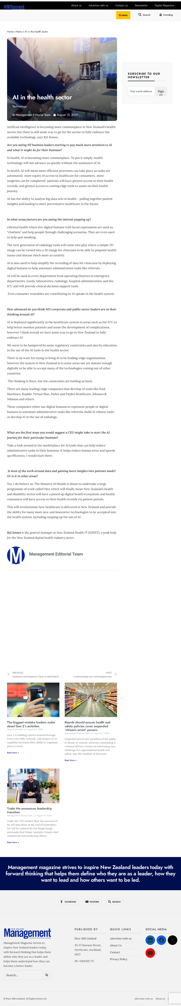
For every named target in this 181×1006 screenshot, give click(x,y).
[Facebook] (161, 940)
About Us (116, 945)
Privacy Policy (118, 959)
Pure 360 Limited (85, 938)
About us (76, 5)
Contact (115, 952)
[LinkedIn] (150, 940)
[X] (172, 940)
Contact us (121, 5)
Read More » (13, 752)
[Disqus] (62, 621)
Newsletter (141, 5)
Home (10, 31)
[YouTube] (150, 953)
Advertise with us (98, 5)
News (19, 31)
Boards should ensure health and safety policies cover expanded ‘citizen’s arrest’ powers (87, 726)
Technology (19, 106)
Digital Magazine (164, 5)
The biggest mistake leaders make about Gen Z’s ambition (31, 724)
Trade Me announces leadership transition (29, 810)
